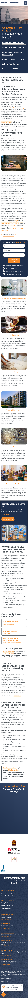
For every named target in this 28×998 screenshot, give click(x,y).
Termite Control (6, 908)
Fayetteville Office (6, 950)
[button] (25, 3)
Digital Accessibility (6, 978)
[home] (10, 3)
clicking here (17, 696)
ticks (17, 223)
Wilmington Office (6, 941)
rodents (3, 223)
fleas (10, 222)
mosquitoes (16, 222)
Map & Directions (6, 919)
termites (13, 223)
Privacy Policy (4, 981)
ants (16, 220)
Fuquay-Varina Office (7, 933)
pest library (13, 225)
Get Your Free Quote (8, 235)
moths (21, 222)
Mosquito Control (6, 903)
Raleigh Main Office (7, 914)
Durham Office (5, 923)
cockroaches (5, 222)
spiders (8, 223)
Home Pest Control (7, 906)
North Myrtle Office (6, 959)
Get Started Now (14, 260)
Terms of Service (5, 984)
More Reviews (6, 519)
